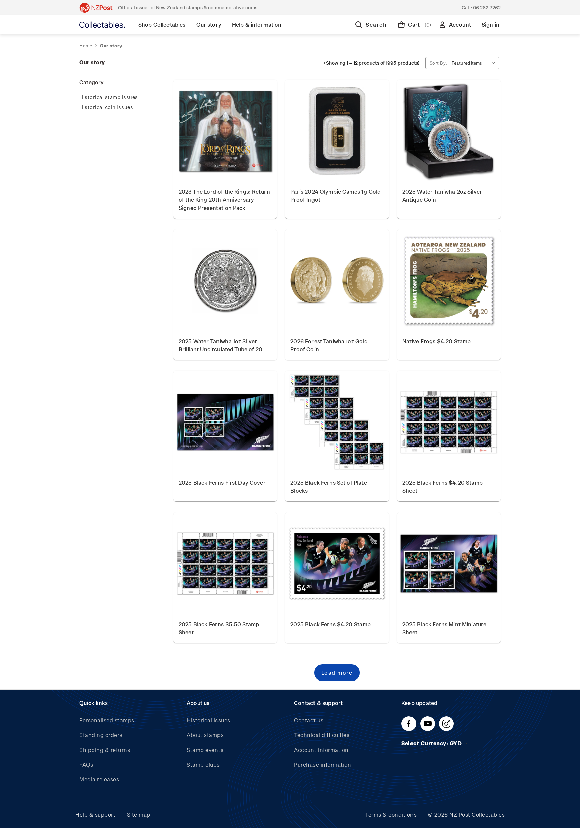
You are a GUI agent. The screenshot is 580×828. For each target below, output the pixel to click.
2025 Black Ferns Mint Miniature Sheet (444, 628)
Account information (321, 750)
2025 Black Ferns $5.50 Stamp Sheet (219, 628)
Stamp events (205, 750)
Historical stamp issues (108, 97)
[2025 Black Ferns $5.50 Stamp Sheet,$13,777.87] (225, 563)
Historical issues (208, 720)
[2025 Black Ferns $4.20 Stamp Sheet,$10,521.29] (449, 422)
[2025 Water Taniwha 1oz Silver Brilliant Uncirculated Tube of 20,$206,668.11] (225, 280)
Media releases (99, 779)
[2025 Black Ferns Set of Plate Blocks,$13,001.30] (337, 422)
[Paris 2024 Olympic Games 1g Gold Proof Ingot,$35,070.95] (337, 131)
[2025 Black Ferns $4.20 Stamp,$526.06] (337, 563)
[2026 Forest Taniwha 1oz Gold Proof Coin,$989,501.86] (337, 280)
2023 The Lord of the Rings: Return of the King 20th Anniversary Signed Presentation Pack (224, 199)
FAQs (86, 764)
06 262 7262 (487, 7)
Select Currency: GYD (432, 743)
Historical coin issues (106, 107)
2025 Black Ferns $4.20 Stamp (330, 624)
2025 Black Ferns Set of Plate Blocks (328, 486)
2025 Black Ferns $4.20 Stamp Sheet (442, 486)
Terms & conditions (391, 814)
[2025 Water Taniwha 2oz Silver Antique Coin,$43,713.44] (449, 131)
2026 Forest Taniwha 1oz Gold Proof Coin (329, 345)
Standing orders (101, 735)
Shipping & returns (104, 750)
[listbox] (475, 63)
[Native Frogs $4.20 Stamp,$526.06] (449, 280)
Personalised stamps (106, 720)
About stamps (205, 735)
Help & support (95, 814)
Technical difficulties (321, 735)
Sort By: (438, 62)
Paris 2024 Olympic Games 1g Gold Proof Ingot (335, 195)
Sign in (490, 24)
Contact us (308, 720)
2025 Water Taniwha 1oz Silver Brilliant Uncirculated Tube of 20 (220, 345)
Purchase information (322, 764)
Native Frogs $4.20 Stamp (436, 341)
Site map (138, 814)
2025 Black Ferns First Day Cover (222, 482)
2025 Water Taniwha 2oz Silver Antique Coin (442, 195)
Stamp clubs (203, 764)
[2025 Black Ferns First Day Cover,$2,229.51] (225, 422)
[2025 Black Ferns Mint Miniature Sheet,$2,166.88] (449, 563)
